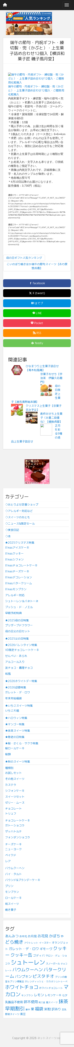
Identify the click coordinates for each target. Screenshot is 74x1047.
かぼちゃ (56, 936)
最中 (28, 1009)
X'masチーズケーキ (17, 571)
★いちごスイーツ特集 (19, 705)
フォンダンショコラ (17, 837)
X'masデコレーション (18, 577)
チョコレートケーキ (17, 820)
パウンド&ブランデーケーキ (22, 880)
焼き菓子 (10, 910)
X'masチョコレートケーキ (21, 565)
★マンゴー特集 (14, 724)
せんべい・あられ (16, 656)
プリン (9, 886)
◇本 (8, 536)
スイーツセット (14, 796)
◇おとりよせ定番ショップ (21, 504)
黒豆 (23, 1014)
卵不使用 (31, 1001)
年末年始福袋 (13, 698)
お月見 (32, 936)
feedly (38, 343)
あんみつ (12, 936)
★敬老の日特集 (14, 737)
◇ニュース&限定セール (20, 523)
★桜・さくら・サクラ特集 (21, 743)
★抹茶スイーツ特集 (17, 730)
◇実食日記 (12, 530)
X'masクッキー (14, 553)
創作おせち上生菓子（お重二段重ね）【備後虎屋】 (51, 417)
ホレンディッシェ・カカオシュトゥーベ (46, 981)
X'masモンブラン (15, 589)
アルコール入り (14, 662)
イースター (45, 942)
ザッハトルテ (13, 831)
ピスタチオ (43, 976)
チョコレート (13, 808)
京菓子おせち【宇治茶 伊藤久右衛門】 (51, 378)
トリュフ (10, 813)
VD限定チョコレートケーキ (22, 650)
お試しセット (13, 773)
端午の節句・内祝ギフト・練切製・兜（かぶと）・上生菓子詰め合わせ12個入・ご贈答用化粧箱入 (36, 90)
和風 (8, 674)
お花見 (42, 936)
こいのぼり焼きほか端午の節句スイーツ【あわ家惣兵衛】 (37, 266)
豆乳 (64, 1009)
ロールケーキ (13, 898)
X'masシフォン (14, 559)
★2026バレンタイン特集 (21, 645)
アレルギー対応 (14, 595)
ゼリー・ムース (14, 802)
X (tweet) (38, 293)
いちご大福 (12, 710)
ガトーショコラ (14, 825)
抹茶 (63, 1001)
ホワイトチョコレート (51, 988)
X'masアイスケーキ (17, 547)
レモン (39, 994)
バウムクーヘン (14, 868)
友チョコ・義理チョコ (19, 668)
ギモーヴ (46, 949)
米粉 (47, 1009)
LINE (38, 313)
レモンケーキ (53, 995)
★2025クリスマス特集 (19, 542)
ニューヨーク (13, 849)
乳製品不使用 (14, 1002)
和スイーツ (12, 904)
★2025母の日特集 (17, 620)
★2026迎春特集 (15, 687)
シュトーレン (28, 962)
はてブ (38, 303)
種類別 (9, 768)
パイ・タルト (13, 874)
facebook (38, 283)
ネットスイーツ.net (49, 1038)
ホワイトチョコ (21, 987)
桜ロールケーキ (14, 748)
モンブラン (12, 892)
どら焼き (14, 942)
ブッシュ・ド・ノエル (19, 607)
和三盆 (42, 1002)
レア (8, 861)
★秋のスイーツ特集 (17, 761)
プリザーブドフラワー (19, 625)
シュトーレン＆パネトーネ (21, 601)
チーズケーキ (13, 844)
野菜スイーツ (12, 1014)
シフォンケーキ (14, 791)
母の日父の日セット (17, 631)
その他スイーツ (14, 779)
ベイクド (10, 855)
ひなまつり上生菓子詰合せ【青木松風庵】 (42, 368)
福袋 (39, 1009)
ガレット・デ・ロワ (17, 692)
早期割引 (15, 1008)
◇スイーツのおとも (17, 517)
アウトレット (31, 942)
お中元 (23, 936)
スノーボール (53, 963)
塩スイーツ (52, 1002)
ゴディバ (39, 955)
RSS (38, 333)
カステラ (10, 785)
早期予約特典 (13, 613)
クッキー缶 (21, 955)
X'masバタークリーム (18, 583)
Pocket (38, 323)
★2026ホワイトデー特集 (21, 681)
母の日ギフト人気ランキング (24, 258)
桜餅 (8, 754)
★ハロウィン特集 (16, 718)
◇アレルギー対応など (19, 511)
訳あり (56, 1009)
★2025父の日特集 (17, 638)
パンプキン (23, 976)
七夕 (64, 995)
